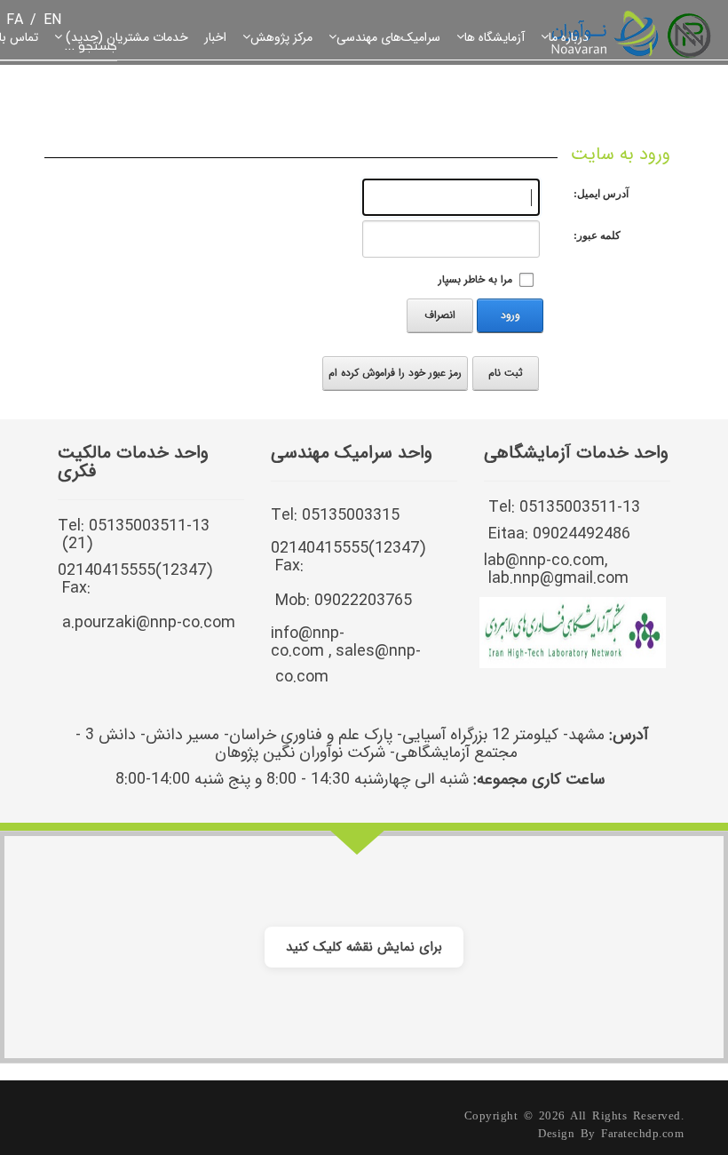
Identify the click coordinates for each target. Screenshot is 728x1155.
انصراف (439, 315)
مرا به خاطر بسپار (475, 279)
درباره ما (569, 37)
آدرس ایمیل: (601, 193)
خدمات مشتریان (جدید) (125, 37)
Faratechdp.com (642, 1133)
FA (14, 20)
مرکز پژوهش (281, 37)
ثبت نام (505, 372)
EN (52, 20)
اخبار (215, 37)
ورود (510, 315)
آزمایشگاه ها (494, 37)
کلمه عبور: (597, 235)
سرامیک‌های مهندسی (388, 37)
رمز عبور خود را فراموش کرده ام (395, 372)
